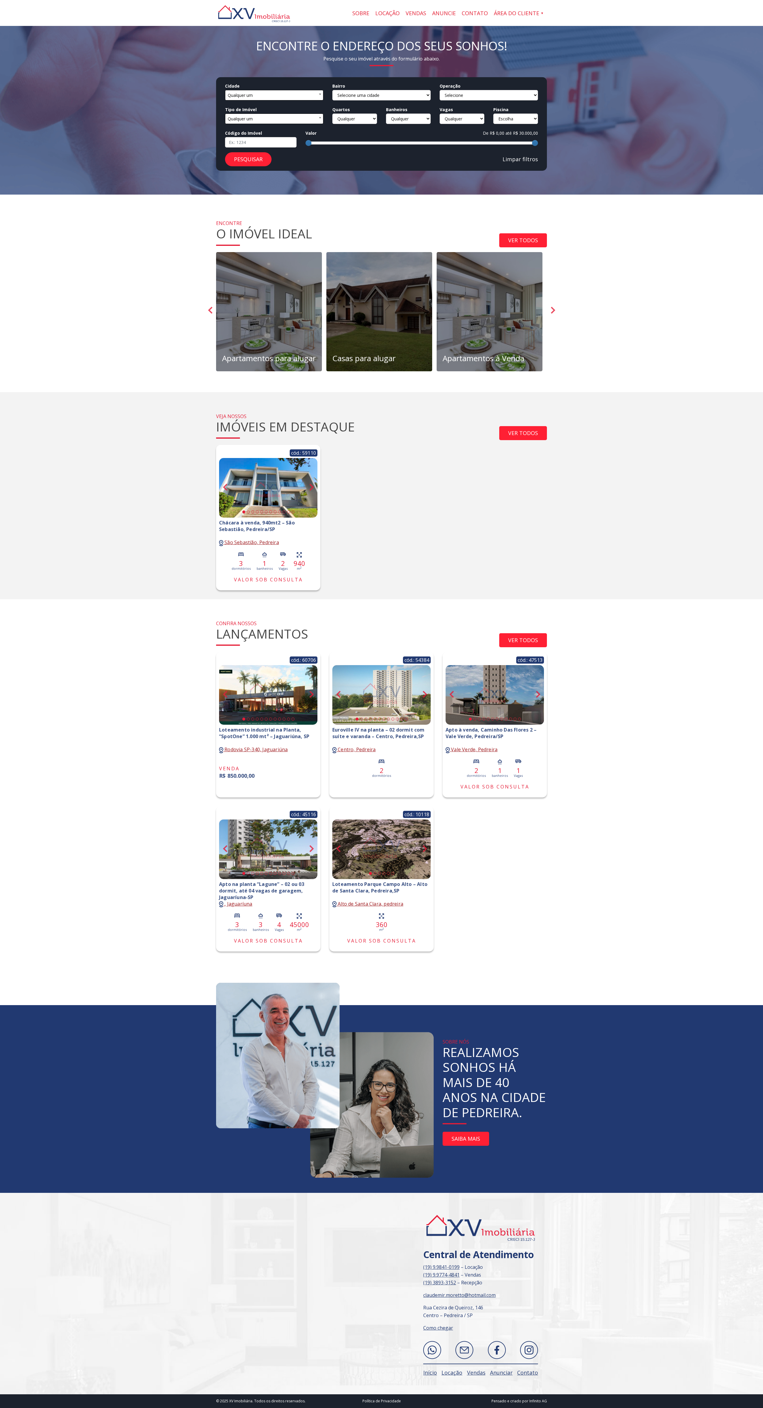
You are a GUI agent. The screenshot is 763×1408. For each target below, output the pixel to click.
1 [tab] (243, 511)
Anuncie (444, 13)
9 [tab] (279, 511)
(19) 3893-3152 (439, 1282)
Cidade (232, 86)
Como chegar (438, 1328)
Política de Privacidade (381, 1401)
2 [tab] (248, 511)
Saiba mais (466, 1138)
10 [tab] (284, 511)
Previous (210, 310)
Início (430, 1372)
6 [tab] (266, 511)
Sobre (360, 13)
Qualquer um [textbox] (240, 95)
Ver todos (523, 240)
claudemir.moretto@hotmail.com (459, 1295)
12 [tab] (292, 511)
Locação (387, 13)
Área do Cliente (516, 13)
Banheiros (396, 109)
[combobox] (274, 95)
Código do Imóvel (243, 133)
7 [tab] (270, 511)
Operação (450, 86)
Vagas (446, 109)
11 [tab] (288, 511)
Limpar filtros (520, 159)
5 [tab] (261, 511)
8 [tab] (275, 511)
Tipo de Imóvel (241, 109)
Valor (311, 133)
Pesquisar (248, 159)
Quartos (341, 109)
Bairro (338, 86)
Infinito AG (538, 1401)
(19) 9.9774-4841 (441, 1275)
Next (553, 310)
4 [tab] (257, 511)
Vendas (416, 13)
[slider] (308, 143)
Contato (475, 13)
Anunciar (501, 1372)
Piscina (500, 109)
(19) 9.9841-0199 (441, 1267)
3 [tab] (252, 511)
